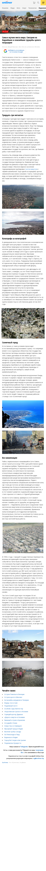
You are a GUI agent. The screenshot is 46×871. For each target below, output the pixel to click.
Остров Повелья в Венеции (14, 694)
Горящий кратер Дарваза (13, 714)
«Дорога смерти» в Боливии (14, 717)
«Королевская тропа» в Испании (16, 712)
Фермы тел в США (10, 703)
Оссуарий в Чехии (10, 723)
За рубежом (23, 762)
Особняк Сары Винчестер (13, 709)
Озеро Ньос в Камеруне (13, 726)
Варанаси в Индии (11, 737)
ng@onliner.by (38, 758)
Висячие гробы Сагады (12, 732)
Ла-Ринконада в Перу (12, 734)
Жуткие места (15, 762)
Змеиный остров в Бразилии (14, 720)
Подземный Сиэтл (10, 706)
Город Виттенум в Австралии (15, 740)
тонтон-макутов (31, 169)
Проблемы (5, 762)
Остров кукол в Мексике (13, 697)
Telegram (24, 747)
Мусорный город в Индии (13, 729)
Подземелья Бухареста (12, 743)
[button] (21, 335)
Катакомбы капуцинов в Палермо (16, 700)
